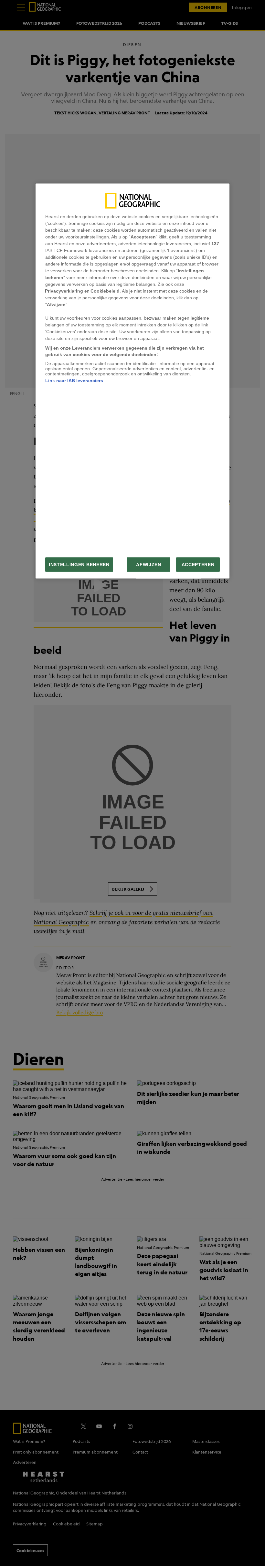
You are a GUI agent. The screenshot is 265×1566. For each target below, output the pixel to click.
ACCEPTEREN (198, 564)
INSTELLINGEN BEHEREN (79, 564)
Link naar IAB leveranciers (74, 380)
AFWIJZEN (148, 564)
